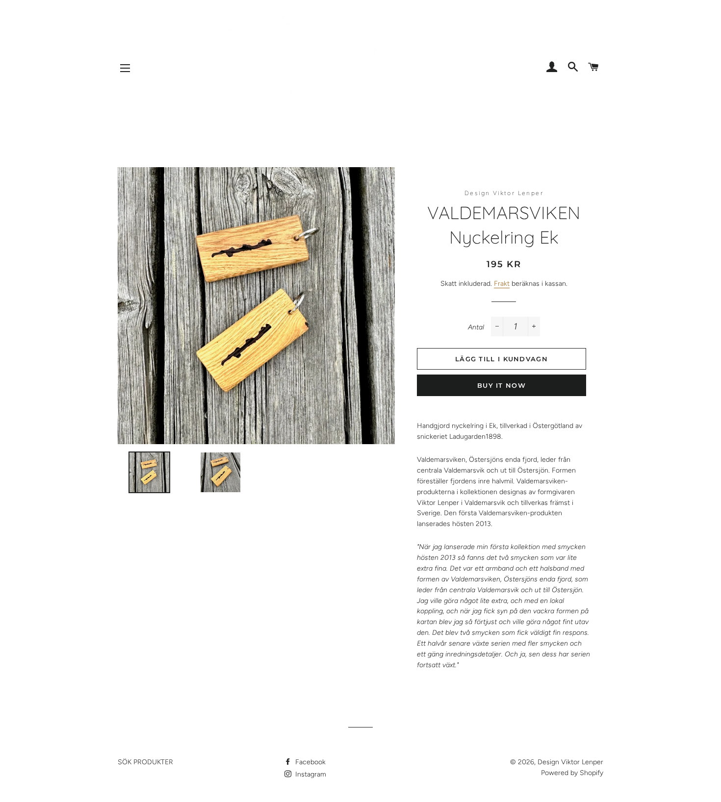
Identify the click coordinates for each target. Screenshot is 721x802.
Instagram (309, 774)
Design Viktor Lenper (570, 762)
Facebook (309, 762)
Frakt (502, 283)
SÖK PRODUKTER (145, 762)
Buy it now (501, 385)
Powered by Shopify (572, 773)
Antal (476, 327)
